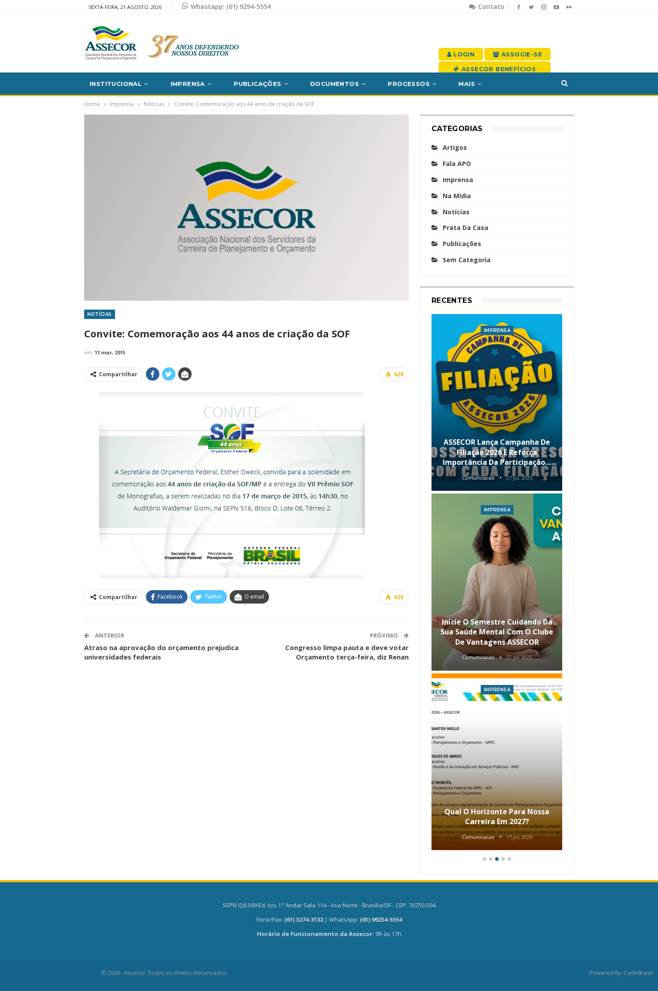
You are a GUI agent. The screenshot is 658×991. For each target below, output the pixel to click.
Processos (409, 83)
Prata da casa (465, 227)
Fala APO (457, 163)
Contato (490, 6)
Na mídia (457, 195)
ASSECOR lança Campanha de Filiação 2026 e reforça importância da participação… (497, 452)
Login (463, 54)
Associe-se (521, 54)
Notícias (99, 314)
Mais (466, 83)
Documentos (334, 83)
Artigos (455, 147)
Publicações (257, 83)
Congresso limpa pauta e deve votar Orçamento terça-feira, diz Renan (347, 652)
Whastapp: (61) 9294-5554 (231, 6)
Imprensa (188, 83)
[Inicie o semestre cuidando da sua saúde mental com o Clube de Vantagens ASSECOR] (497, 582)
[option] (497, 583)
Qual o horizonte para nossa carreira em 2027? (496, 816)
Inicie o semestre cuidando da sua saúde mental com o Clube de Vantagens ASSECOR (496, 632)
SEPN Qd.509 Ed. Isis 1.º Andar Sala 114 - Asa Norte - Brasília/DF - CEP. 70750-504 (329, 905)
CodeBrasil (638, 973)
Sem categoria (467, 259)
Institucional (115, 83)
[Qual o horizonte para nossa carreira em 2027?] (497, 762)
